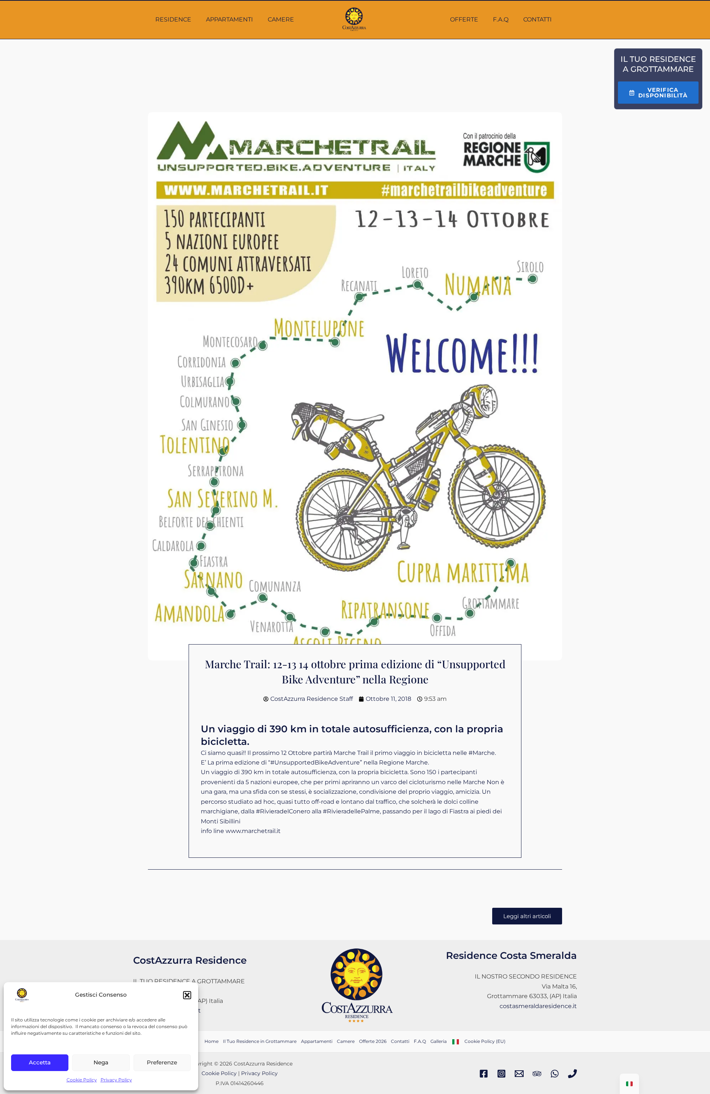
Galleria (438, 1041)
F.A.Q (500, 19)
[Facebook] (483, 1073)
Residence (173, 19)
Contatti (537, 19)
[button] (187, 995)
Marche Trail (351, 752)
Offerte (464, 19)
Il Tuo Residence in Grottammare (260, 1041)
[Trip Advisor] (536, 1073)
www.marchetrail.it (253, 830)
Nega (101, 1062)
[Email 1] (519, 1073)
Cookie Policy (82, 1080)
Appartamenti (229, 19)
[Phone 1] (572, 1073)
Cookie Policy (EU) (485, 1041)
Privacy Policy (116, 1080)
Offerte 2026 (372, 1041)
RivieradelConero (283, 811)
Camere (281, 19)
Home (211, 1041)
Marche (482, 752)
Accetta (40, 1062)
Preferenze (162, 1062)
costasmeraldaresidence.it (538, 1006)
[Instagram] (501, 1073)
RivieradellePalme (351, 811)
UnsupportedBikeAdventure (315, 762)
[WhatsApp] (554, 1073)
